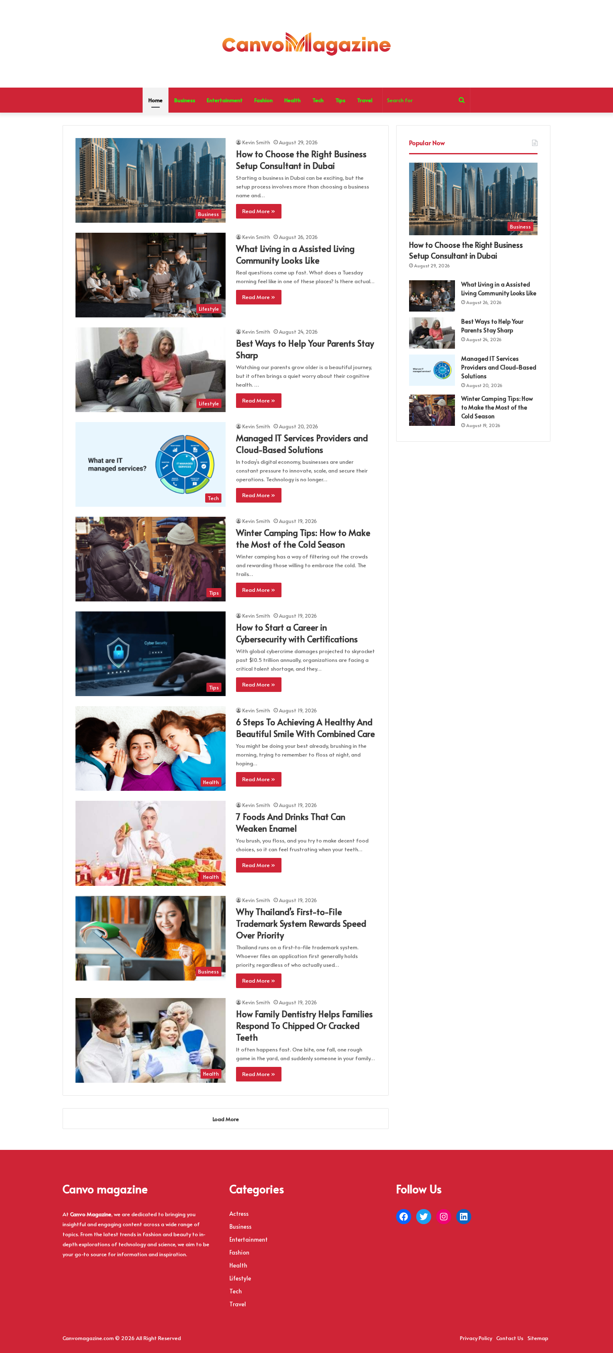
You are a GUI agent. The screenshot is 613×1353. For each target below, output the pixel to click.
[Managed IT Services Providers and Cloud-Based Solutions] (432, 370)
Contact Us (509, 1338)
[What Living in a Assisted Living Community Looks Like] (432, 296)
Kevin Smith (256, 142)
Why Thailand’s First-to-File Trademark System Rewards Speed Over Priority (301, 923)
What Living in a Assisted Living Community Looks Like (295, 254)
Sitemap (538, 1338)
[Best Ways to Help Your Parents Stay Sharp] (432, 333)
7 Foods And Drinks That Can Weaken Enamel (290, 822)
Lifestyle (240, 1278)
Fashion (263, 100)
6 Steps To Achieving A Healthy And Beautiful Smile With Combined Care (305, 727)
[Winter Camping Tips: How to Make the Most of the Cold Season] (432, 410)
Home (155, 100)
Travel (364, 100)
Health (292, 100)
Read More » (258, 211)
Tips (340, 100)
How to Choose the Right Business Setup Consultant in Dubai (301, 159)
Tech (318, 100)
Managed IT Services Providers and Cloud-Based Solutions (302, 443)
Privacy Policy (476, 1338)
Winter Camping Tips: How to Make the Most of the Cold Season (303, 538)
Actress (239, 1213)
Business (184, 100)
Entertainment (225, 100)
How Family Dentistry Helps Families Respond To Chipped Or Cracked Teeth (304, 1025)
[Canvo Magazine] (306, 44)
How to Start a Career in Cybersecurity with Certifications (297, 633)
